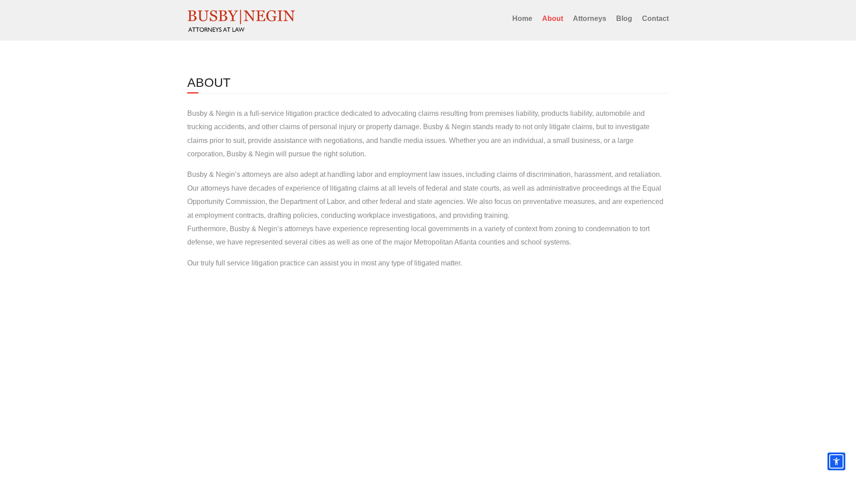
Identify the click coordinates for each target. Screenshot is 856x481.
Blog (624, 18)
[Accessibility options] (836, 461)
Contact (655, 18)
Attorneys (589, 18)
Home (522, 18)
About (552, 18)
